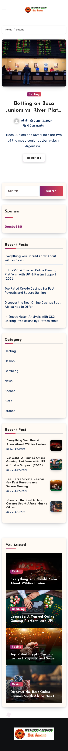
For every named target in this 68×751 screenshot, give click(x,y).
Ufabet (10, 411)
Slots (8, 401)
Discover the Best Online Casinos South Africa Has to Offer (26, 504)
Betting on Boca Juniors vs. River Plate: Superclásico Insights (34, 110)
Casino (10, 361)
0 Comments (35, 125)
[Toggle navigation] (4, 11)
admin (24, 120)
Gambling (12, 371)
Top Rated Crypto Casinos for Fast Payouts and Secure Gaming (25, 483)
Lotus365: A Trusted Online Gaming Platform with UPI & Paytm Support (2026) (30, 274)
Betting (34, 94)
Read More (34, 157)
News (9, 381)
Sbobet (10, 391)
